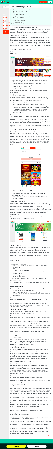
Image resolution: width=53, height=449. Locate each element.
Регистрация (16, 446)
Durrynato (5, 22)
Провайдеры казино (18, 22)
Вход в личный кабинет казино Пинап (22, 9)
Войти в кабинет (6, 32)
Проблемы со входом (18, 14)
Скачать (37, 446)
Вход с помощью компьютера (20, 12)
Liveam (5, 28)
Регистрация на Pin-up (19, 19)
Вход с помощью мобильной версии (22, 16)
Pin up (6, 2)
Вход (49, 2)
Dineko (5, 20)
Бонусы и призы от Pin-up (19, 23)
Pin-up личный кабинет (19, 20)
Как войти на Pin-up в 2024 (20, 11)
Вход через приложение (19, 17)
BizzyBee (5, 25)
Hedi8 (4, 17)
